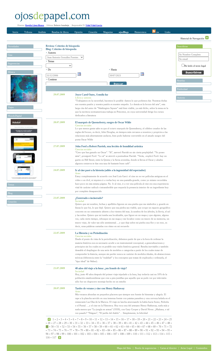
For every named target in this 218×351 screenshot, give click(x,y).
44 (147, 323)
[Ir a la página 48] (49, 319)
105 (102, 333)
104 (95, 333)
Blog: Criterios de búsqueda (61, 49)
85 (114, 330)
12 (101, 319)
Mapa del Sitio (124, 348)
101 (75, 333)
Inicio (15, 32)
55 (79, 326)
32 (81, 323)
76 (65, 330)
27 (54, 323)
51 (57, 326)
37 (109, 323)
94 (163, 330)
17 (128, 319)
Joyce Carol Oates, (91, 94)
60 (106, 326)
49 (47, 326)
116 (48, 337)
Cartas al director (168, 348)
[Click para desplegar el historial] (207, 37)
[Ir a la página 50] (59, 337)
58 (95, 326)
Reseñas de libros (60, 32)
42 (136, 323)
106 (108, 333)
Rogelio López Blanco (34, 25)
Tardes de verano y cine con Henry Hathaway (100, 288)
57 (90, 326)
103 (89, 333)
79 (81, 330)
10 (90, 319)
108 (122, 333)
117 (54, 337)
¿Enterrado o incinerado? (89, 198)
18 (133, 319)
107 (115, 333)
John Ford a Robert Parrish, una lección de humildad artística (109, 146)
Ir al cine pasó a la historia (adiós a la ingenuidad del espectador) (110, 170)
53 (68, 326)
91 (147, 330)
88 (130, 330)
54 (74, 326)
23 (160, 319)
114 (161, 333)
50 (52, 326)
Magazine (108, 32)
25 (170, 319)
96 (47, 333)
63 (122, 326)
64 (127, 326)
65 (133, 326)
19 (138, 319)
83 (103, 330)
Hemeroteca (140, 32)
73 (49, 330)
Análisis (42, 32)
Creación (93, 32)
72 (170, 326)
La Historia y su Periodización (91, 233)
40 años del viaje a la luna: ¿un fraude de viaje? (101, 268)
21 (149, 319)
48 (168, 323)
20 (144, 319)
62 (117, 326)
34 (92, 323)
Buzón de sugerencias (145, 348)
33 (87, 323)
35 (98, 323)
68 (149, 326)
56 (84, 326)
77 (70, 330)
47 (163, 323)
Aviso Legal (186, 348)
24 (165, 319)
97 (52, 333)
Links (167, 32)
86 (119, 330)
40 (125, 323)
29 (65, 323)
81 (92, 330)
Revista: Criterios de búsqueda (63, 45)
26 (49, 323)
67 (143, 326)
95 (168, 330)
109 (128, 333)
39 (119, 323)
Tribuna (28, 32)
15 (117, 319)
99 (63, 333)
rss (157, 32)
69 (154, 326)
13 (106, 319)
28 (60, 323)
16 (122, 319)
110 (135, 333)
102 (82, 333)
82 (98, 330)
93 (157, 330)
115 (168, 333)
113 (155, 333)
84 (109, 330)
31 (76, 323)
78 (76, 330)
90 (141, 330)
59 (100, 326)
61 (111, 326)
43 (141, 323)
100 (69, 333)
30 (70, 323)
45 (152, 323)
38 (114, 323)
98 (57, 333)
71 (165, 326)
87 (125, 330)
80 (87, 330)
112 (148, 333)
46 (157, 323)
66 (138, 326)
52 (63, 326)
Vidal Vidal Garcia (94, 25)
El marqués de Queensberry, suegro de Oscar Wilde (103, 122)
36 (103, 323)
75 (60, 330)
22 (154, 319)
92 (152, 330)
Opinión (79, 32)
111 (141, 333)
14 (111, 319)
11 (96, 319)
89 (136, 330)
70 (160, 326)
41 (130, 323)
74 (54, 330)
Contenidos (201, 348)
